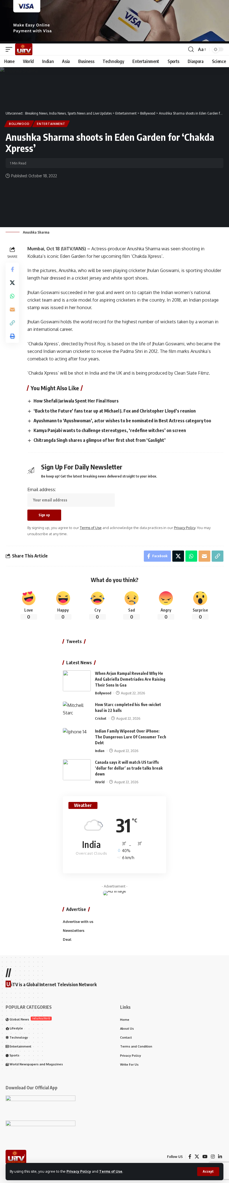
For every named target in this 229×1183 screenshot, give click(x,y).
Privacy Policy (78, 1171)
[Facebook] (190, 1156)
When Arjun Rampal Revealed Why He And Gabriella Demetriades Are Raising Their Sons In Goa (130, 679)
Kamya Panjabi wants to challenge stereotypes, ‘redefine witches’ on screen (110, 430)
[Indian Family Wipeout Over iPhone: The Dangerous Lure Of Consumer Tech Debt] (77, 738)
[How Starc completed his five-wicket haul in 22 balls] (77, 712)
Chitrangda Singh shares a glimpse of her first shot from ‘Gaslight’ (100, 440)
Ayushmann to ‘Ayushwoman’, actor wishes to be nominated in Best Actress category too (122, 420)
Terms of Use (110, 1171)
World (99, 782)
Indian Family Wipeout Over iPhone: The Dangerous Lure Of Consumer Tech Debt (130, 737)
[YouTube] (205, 1156)
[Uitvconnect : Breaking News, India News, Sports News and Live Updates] (23, 49)
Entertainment (51, 123)
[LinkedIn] (220, 1156)
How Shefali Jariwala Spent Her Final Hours (76, 401)
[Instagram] (212, 1156)
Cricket (100, 718)
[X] (197, 1156)
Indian (99, 750)
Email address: (41, 489)
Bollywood (19, 123)
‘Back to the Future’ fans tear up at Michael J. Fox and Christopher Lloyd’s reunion (115, 411)
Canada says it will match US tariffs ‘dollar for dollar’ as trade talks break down (129, 768)
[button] (208, 1171)
